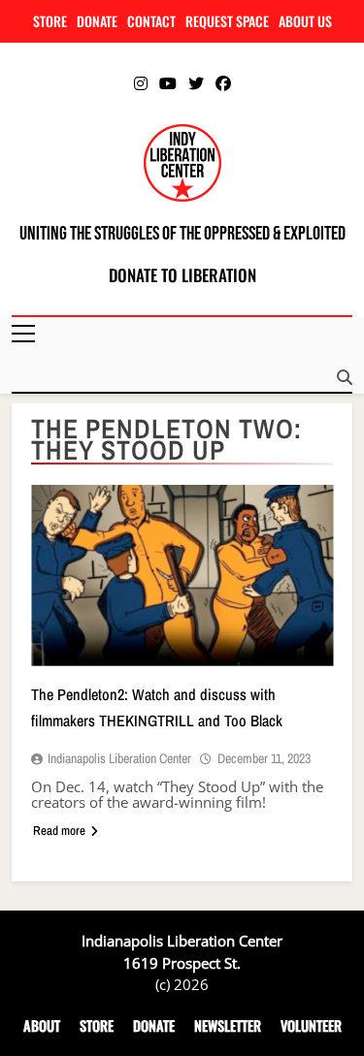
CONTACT (151, 21)
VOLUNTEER (311, 1025)
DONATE (97, 21)
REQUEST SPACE (227, 21)
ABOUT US (305, 21)
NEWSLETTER (227, 1025)
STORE (50, 21)
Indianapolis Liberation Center (119, 758)
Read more (59, 830)
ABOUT (41, 1025)
